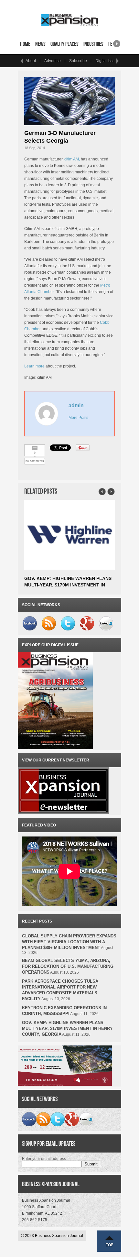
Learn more (34, 366)
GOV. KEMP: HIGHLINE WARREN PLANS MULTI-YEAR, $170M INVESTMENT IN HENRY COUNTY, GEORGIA (68, 585)
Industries (93, 44)
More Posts (78, 417)
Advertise (52, 61)
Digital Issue (106, 61)
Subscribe (78, 61)
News (40, 44)
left (22, 61)
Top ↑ (109, 1241)
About (31, 61)
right (116, 41)
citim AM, (72, 159)
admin (76, 405)
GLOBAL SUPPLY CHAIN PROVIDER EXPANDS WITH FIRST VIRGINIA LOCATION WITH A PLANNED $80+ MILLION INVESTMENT (69, 942)
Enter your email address (44, 1158)
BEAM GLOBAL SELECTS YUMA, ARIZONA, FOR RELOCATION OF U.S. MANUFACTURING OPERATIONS (67, 966)
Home (25, 44)
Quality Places (64, 44)
